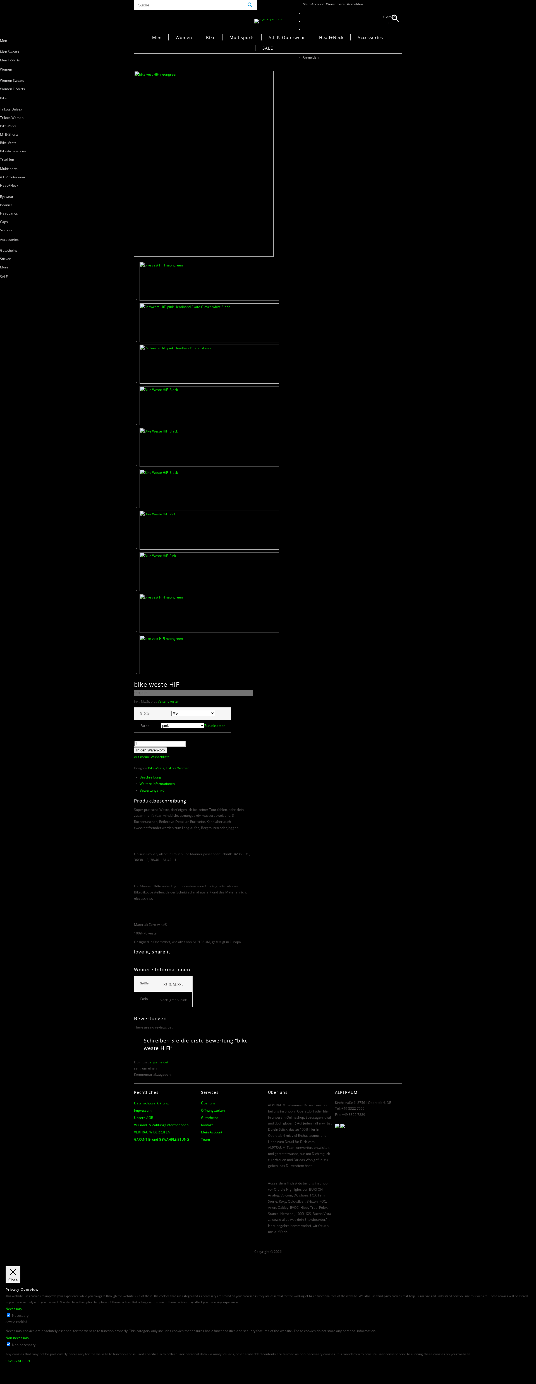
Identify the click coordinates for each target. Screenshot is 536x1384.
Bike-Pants (8, 126)
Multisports (9, 168)
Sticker (5, 258)
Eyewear (6, 196)
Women (6, 69)
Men (3, 40)
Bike (3, 98)
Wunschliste (335, 4)
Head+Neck (9, 185)
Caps (4, 221)
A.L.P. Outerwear (12, 177)
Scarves (6, 230)
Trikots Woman (11, 117)
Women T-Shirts (12, 88)
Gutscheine (9, 250)
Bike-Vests (8, 142)
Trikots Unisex (11, 109)
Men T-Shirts (10, 60)
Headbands (9, 213)
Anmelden (355, 4)
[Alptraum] (268, 18)
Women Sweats (12, 80)
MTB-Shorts (9, 134)
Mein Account (313, 4)
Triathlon (7, 159)
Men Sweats (9, 51)
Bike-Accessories (13, 151)
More (4, 267)
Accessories (9, 239)
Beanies (6, 205)
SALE (4, 276)
